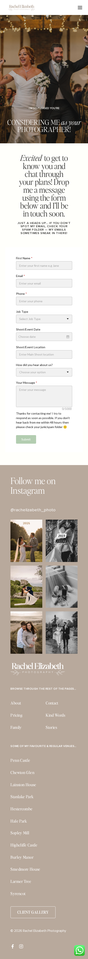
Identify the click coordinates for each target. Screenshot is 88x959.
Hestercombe (21, 808)
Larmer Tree (20, 881)
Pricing (16, 715)
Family (16, 727)
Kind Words (55, 715)
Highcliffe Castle (23, 844)
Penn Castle (20, 760)
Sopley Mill (19, 832)
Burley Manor (21, 857)
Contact (52, 702)
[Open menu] (80, 7)
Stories (51, 727)
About (15, 702)
